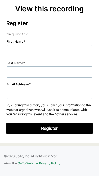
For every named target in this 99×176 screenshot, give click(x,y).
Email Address (18, 84)
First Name (15, 42)
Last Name (15, 63)
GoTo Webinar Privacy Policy (39, 163)
